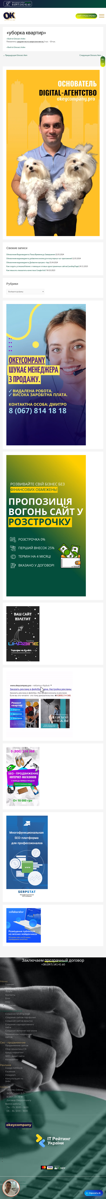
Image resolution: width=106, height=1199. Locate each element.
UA (103, 64)
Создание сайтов (11, 1010)
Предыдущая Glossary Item (15, 55)
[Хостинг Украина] (22, 633)
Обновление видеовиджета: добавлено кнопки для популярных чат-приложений (39, 258)
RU (103, 59)
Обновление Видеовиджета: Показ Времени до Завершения (30, 254)
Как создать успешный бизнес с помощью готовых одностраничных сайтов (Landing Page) (42, 266)
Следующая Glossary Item (91, 55)
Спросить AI (94, 1193)
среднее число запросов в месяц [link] (30, 41)
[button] (83, 16)
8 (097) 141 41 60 (21, 4)
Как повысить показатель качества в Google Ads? (26, 270)
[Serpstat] (27, 857)
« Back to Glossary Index (15, 39)
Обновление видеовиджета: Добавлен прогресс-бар (27, 262)
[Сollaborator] (23, 925)
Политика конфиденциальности (89, 1198)
